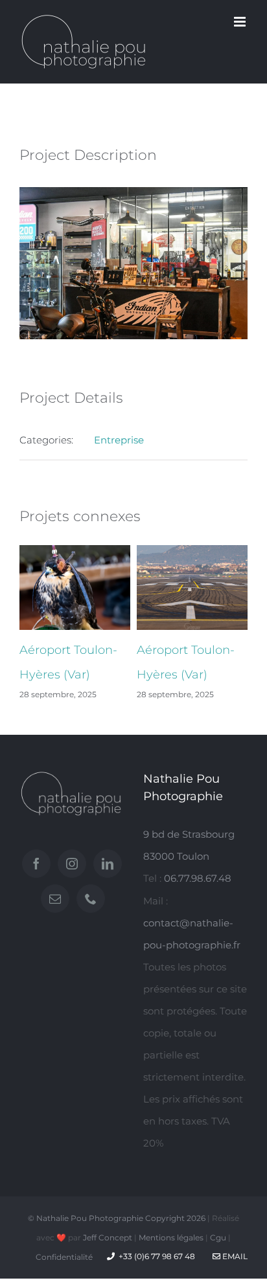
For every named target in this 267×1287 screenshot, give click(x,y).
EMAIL (234, 1256)
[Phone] (90, 898)
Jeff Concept (107, 1237)
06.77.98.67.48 (197, 878)
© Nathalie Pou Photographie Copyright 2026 (116, 1218)
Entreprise (119, 440)
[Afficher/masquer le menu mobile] (241, 21)
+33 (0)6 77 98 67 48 (157, 1256)
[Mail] (55, 898)
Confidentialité (64, 1257)
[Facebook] (36, 863)
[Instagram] (72, 863)
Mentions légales (171, 1237)
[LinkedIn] (107, 863)
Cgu (218, 1237)
